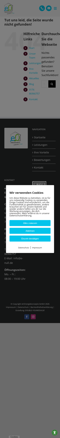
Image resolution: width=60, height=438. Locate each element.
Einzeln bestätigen (30, 238)
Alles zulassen (30, 223)
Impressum (37, 247)
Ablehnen (30, 230)
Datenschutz (23, 247)
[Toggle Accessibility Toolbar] (54, 432)
